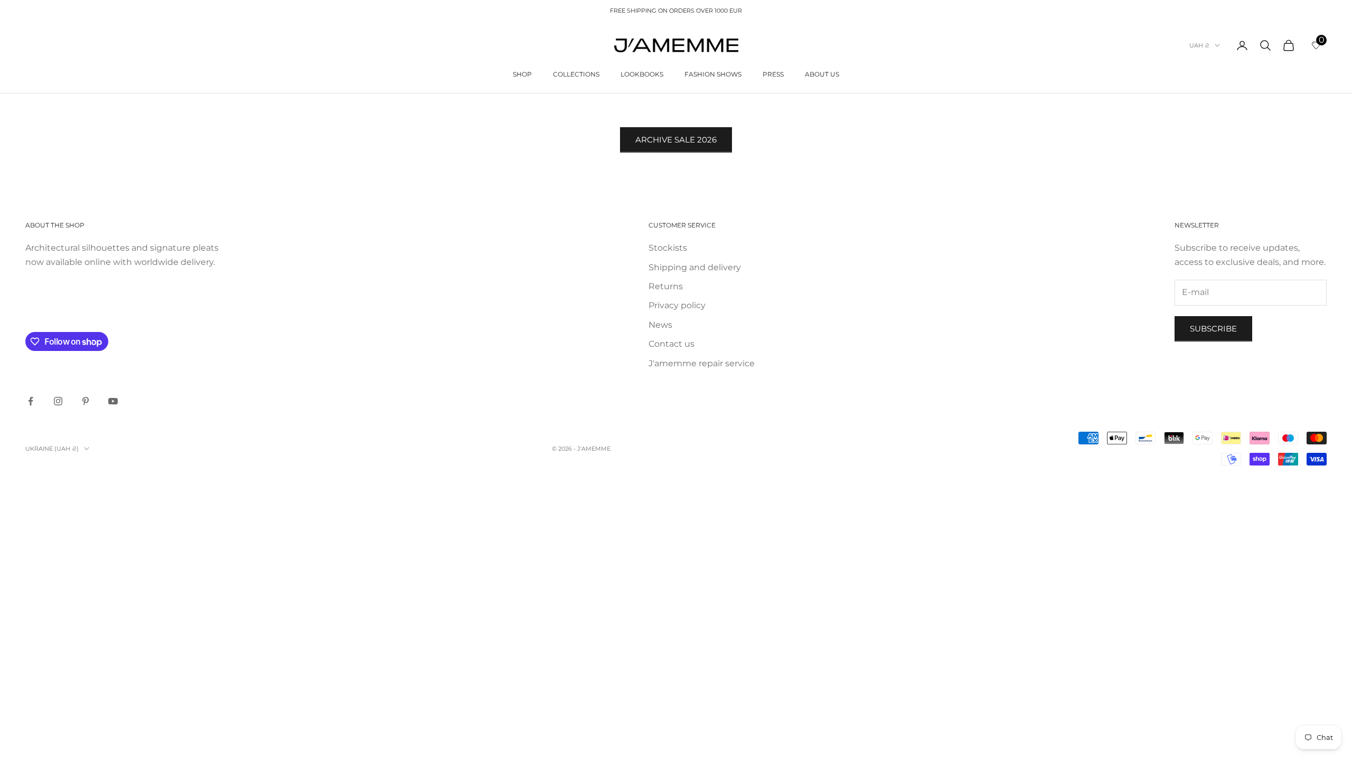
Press (773, 74)
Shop (522, 74)
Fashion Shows (712, 74)
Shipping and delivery (695, 267)
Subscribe (1213, 329)
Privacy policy (677, 305)
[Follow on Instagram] (58, 401)
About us (822, 74)
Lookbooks (642, 74)
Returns (666, 286)
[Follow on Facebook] (30, 401)
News (660, 325)
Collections (576, 74)
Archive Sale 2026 (676, 140)
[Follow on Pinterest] (85, 401)
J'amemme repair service (702, 363)
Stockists (668, 248)
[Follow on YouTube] (113, 401)
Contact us (671, 344)
